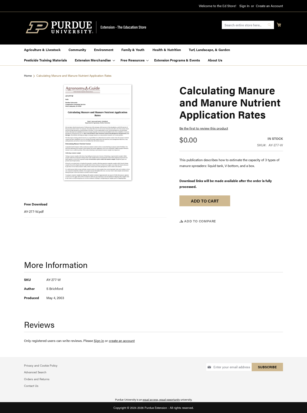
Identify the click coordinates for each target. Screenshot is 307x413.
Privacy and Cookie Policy (40, 365)
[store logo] (88, 27)
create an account (122, 340)
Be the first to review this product (203, 128)
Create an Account (269, 6)
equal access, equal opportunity (161, 400)
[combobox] (248, 25)
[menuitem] (42, 50)
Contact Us (31, 386)
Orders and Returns (36, 379)
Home (28, 75)
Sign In (244, 6)
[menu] (153, 55)
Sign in (99, 340)
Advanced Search (35, 372)
